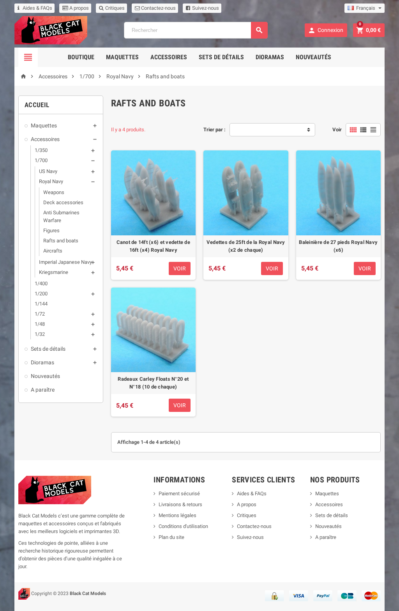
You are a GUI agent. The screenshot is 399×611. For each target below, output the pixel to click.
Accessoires (168, 57)
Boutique (81, 57)
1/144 (41, 304)
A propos (78, 8)
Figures (51, 230)
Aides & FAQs (37, 8)
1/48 (40, 324)
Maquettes (122, 57)
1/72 (40, 314)
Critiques (114, 8)
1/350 (41, 150)
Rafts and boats (60, 241)
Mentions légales (177, 515)
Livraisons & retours (180, 504)
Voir (337, 129)
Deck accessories (63, 202)
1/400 (41, 283)
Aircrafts (52, 251)
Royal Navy (51, 181)
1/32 (40, 334)
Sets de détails (221, 57)
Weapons (53, 192)
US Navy (48, 171)
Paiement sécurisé (179, 493)
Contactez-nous (158, 8)
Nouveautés (313, 57)
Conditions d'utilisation (183, 526)
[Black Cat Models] (50, 30)
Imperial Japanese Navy (65, 262)
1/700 (41, 160)
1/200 (41, 294)
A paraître (43, 390)
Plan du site (171, 537)
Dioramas (270, 57)
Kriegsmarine (53, 272)
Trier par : (214, 129)
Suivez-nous (205, 8)
